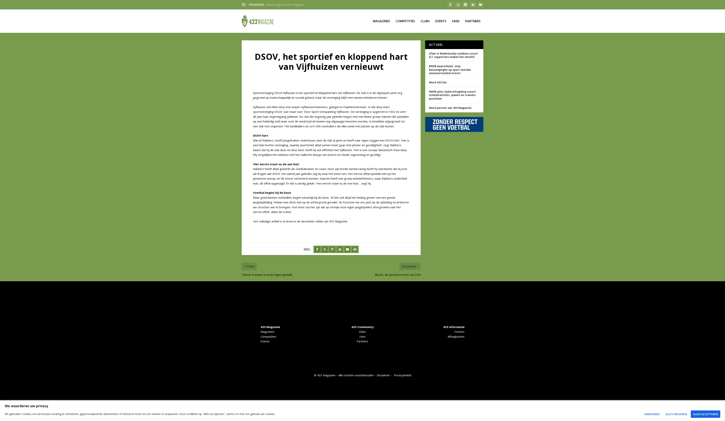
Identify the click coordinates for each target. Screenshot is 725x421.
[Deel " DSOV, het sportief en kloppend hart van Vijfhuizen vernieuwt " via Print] (355, 249)
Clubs (425, 21)
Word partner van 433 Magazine (450, 108)
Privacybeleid (402, 375)
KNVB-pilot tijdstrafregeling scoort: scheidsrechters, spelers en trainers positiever (452, 95)
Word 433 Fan (438, 82)
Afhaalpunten (456, 336)
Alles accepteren (705, 414)
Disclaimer (383, 375)
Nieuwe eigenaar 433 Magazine (284, 4)
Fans (456, 21)
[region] (362, 410)
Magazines (381, 21)
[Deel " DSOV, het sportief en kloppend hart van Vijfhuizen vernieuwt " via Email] (347, 249)
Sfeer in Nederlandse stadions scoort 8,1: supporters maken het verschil (453, 55)
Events (440, 21)
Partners (473, 21)
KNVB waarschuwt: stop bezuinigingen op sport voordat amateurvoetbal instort (450, 69)
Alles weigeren (676, 414)
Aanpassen (651, 414)
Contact (459, 331)
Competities (405, 21)
